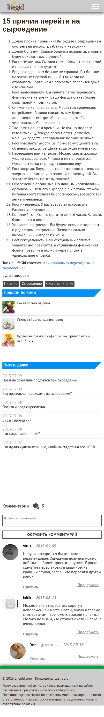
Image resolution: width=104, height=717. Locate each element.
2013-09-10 (73, 645)
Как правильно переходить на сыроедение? (37, 394)
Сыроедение (32, 284)
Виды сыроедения (16, 420)
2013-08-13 (46, 598)
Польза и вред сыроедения (23, 407)
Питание (10, 284)
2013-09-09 (46, 546)
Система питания (59, 284)
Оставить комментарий (52, 534)
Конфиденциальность (51, 678)
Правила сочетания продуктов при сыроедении (39, 380)
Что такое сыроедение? (21, 434)
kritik (54, 645)
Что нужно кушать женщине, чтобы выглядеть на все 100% (49, 447)
